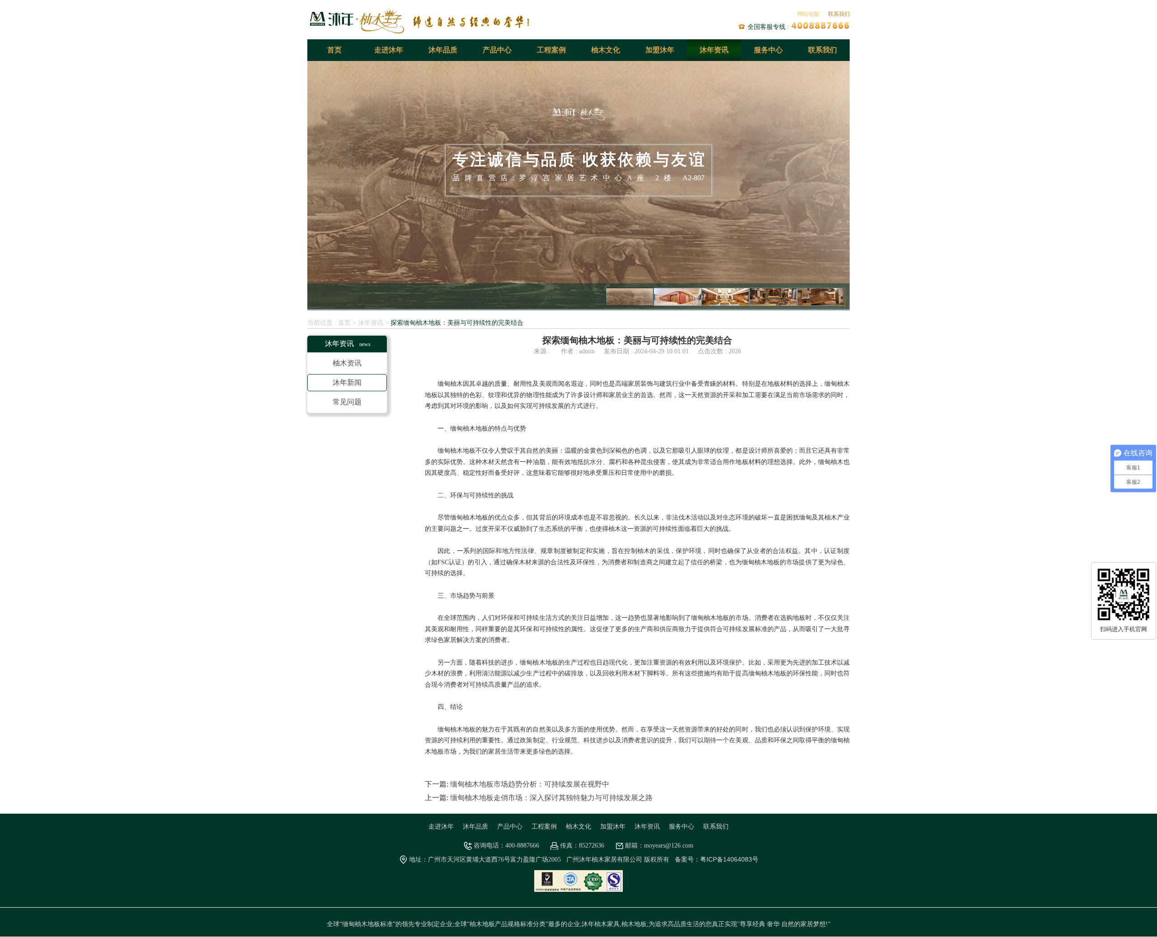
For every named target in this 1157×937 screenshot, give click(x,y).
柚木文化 (605, 50)
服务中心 (768, 50)
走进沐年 (388, 50)
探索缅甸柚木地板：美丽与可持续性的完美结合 (456, 323)
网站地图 (808, 14)
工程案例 (551, 50)
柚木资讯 (347, 363)
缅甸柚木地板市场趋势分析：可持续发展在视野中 (529, 784)
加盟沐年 (659, 50)
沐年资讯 (714, 50)
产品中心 (497, 50)
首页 (334, 50)
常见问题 (347, 402)
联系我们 (839, 14)
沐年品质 (442, 50)
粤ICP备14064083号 (729, 859)
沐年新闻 (347, 383)
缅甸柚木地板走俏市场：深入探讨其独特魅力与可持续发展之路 (551, 798)
